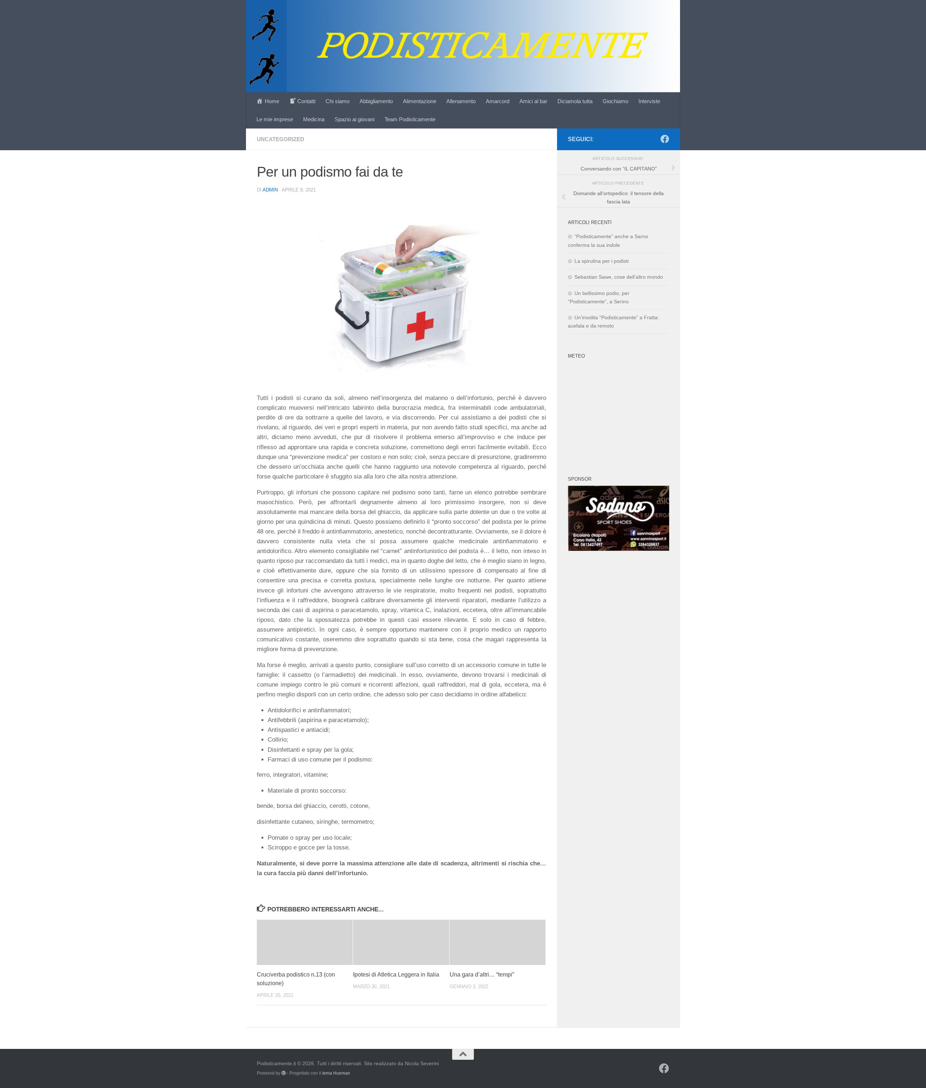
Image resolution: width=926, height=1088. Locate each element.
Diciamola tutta (574, 101)
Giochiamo (615, 101)
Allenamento (461, 101)
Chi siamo (337, 101)
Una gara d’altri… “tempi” (482, 974)
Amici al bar (533, 101)
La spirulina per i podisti (601, 261)
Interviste (649, 101)
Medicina (313, 119)
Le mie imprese (274, 119)
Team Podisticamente (410, 119)
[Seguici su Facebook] (664, 139)
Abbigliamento (376, 101)
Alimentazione (419, 101)
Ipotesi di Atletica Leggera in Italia (396, 974)
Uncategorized (280, 139)
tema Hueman (336, 1073)
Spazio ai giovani (354, 119)
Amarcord (497, 101)
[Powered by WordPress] (283, 1073)
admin (270, 190)
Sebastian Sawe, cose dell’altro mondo (618, 277)
